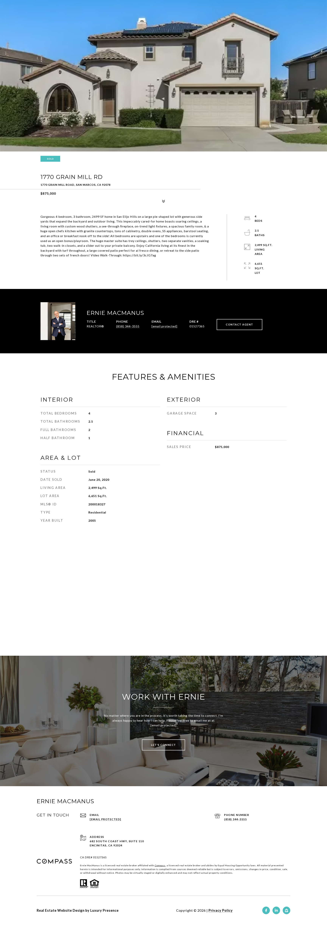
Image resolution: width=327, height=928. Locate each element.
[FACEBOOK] (266, 910)
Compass (160, 865)
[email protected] (163, 725)
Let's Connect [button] (163, 744)
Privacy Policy (221, 910)
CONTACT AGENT (239, 324)
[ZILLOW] (286, 910)
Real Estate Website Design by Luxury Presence (78, 910)
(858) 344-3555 (127, 326)
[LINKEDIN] (276, 910)
